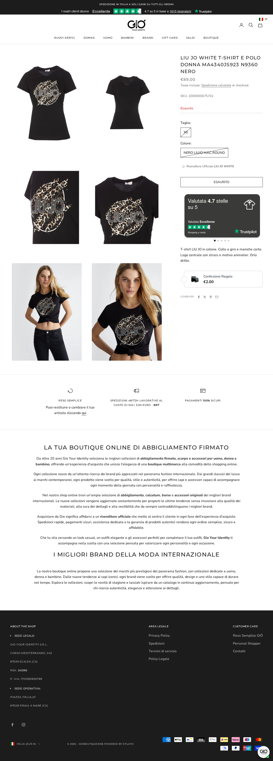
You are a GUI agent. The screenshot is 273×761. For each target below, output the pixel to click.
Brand (147, 37)
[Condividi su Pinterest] (210, 297)
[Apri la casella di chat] (264, 752)
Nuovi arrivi (64, 37)
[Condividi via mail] (216, 297)
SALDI (190, 37)
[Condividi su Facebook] (198, 297)
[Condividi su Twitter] (204, 297)
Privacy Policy (159, 635)
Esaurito (221, 182)
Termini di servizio (163, 651)
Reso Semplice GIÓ (248, 635)
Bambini (127, 37)
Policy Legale (159, 659)
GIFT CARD (170, 37)
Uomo (107, 37)
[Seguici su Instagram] (23, 725)
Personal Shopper (247, 643)
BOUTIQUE (211, 37)
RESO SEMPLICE (70, 400)
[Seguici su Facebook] (12, 725)
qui (84, 413)
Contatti (239, 651)
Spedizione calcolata (216, 85)
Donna (89, 37)
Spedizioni (156, 643)
